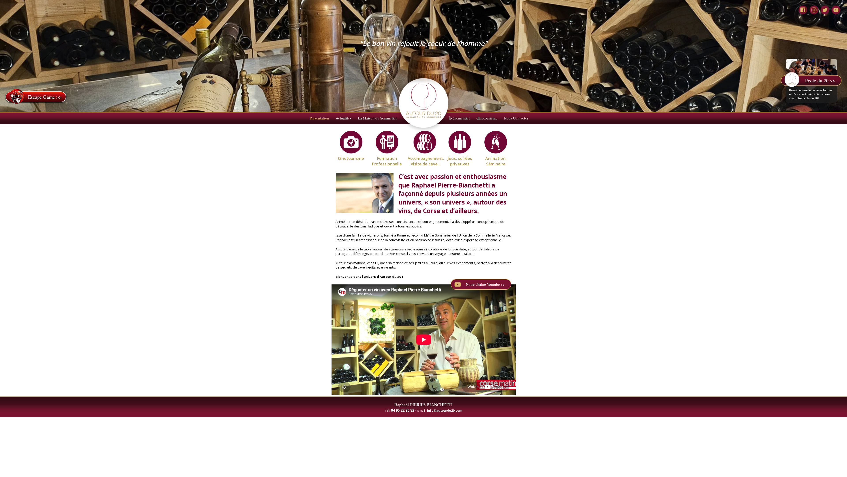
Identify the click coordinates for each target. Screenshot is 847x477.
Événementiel (459, 118)
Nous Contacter (516, 118)
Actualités (343, 118)
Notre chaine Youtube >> (485, 284)
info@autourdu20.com (444, 410)
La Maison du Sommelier (377, 118)
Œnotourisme (486, 118)
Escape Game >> (45, 97)
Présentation (319, 118)
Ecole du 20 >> (820, 80)
